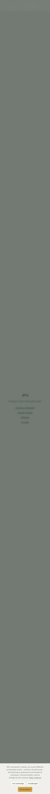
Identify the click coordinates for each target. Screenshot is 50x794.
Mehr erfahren (35, 777)
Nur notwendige (18, 783)
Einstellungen (33, 783)
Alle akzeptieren (25, 789)
